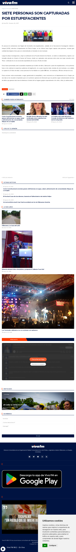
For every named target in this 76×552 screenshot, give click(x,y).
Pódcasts (14, 339)
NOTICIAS (15, 8)
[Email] (30, 94)
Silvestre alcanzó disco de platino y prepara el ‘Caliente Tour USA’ (23, 269)
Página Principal (6, 8)
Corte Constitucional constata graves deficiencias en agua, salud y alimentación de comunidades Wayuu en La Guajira (13, 119)
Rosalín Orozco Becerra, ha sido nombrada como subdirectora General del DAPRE (37, 118)
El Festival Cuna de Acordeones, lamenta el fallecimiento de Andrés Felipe (27, 196)
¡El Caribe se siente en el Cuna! (15, 405)
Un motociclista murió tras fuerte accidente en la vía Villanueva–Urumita (26, 202)
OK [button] (45, 545)
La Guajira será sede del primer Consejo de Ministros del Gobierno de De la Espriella (62, 118)
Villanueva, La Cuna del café (11, 225)
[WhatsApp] (26, 94)
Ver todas (71, 99)
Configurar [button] (52, 545)
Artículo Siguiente (67, 177)
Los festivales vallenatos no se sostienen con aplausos (20, 330)
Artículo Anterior (8, 177)
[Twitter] (21, 94)
